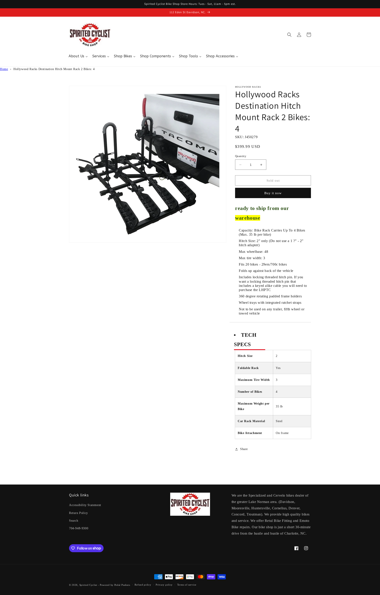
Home (4, 69)
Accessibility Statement (85, 505)
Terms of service (186, 584)
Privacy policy (164, 584)
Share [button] (244, 449)
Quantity (240, 156)
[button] (289, 35)
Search (73, 520)
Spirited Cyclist (88, 585)
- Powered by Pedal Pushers (114, 585)
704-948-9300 (78, 528)
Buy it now (273, 193)
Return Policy (78, 513)
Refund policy (143, 584)
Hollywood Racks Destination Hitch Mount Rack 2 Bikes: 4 (54, 69)
